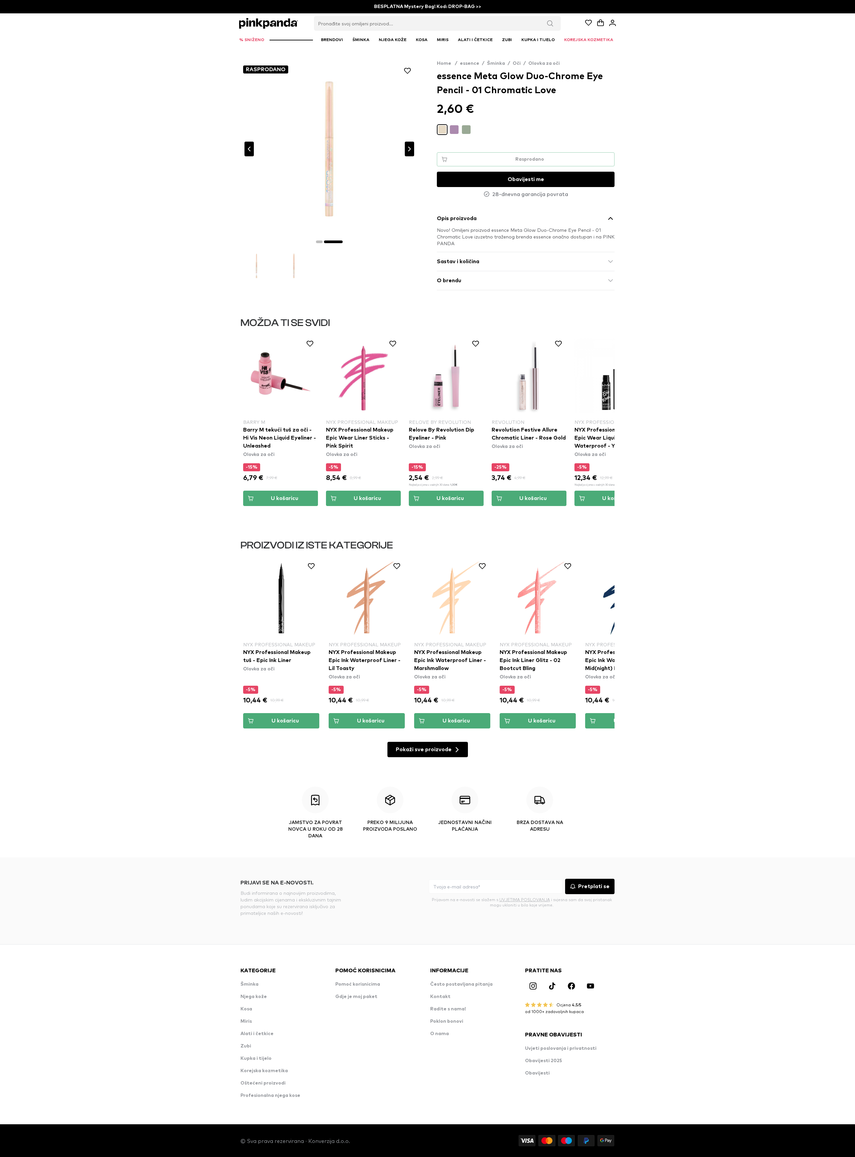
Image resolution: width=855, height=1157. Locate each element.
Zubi (245, 1046)
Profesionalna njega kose (270, 1095)
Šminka (496, 63)
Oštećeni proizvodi (263, 1083)
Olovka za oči (544, 63)
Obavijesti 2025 (543, 1060)
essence (469, 63)
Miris (246, 1021)
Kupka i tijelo (256, 1058)
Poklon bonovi (446, 1021)
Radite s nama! (448, 1009)
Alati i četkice (257, 1033)
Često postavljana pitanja (461, 984)
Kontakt (440, 996)
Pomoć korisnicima (357, 984)
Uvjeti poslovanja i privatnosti (560, 1048)
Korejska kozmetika (264, 1070)
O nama (439, 1033)
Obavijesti (537, 1073)
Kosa (246, 1009)
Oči (517, 63)
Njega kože (253, 996)
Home (447, 63)
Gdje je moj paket (356, 996)
